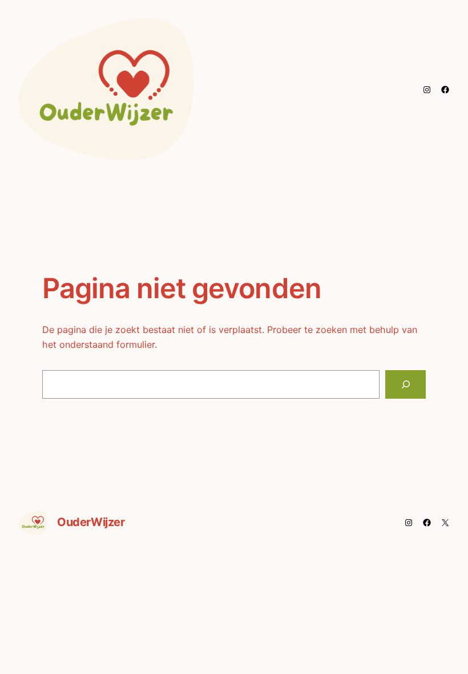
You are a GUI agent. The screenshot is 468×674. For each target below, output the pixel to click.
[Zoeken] (405, 384)
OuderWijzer (91, 522)
